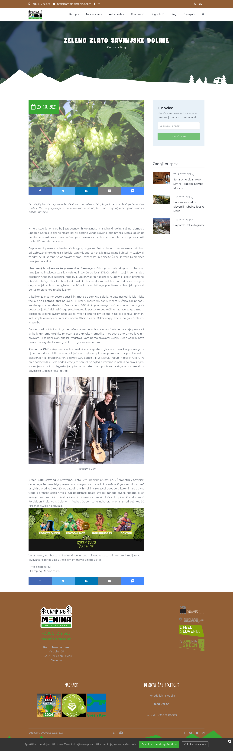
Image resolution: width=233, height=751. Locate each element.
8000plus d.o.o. (49, 732)
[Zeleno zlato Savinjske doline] (86, 143)
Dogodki (156, 14)
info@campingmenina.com (56, 638)
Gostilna (136, 14)
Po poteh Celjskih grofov (188, 225)
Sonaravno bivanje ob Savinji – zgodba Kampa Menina (188, 184)
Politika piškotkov (195, 744)
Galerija (188, 14)
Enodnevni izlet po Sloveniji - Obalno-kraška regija (188, 206)
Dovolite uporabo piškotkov (159, 744)
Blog (174, 14)
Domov (111, 47)
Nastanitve (93, 14)
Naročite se (179, 136)
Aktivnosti (116, 14)
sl (200, 3)
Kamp (73, 14)
